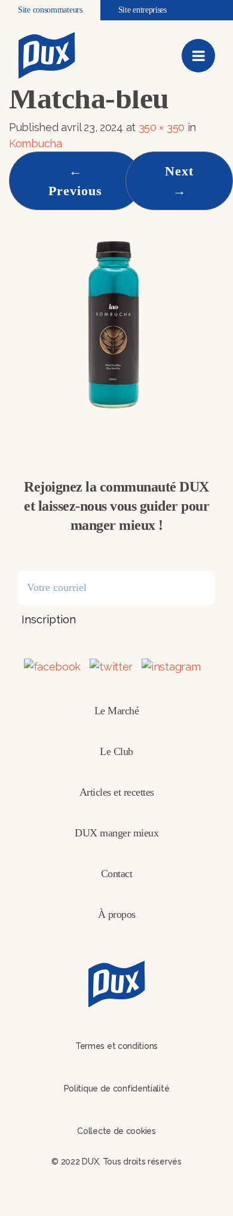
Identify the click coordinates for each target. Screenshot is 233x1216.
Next (179, 180)
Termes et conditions (116, 1046)
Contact (117, 874)
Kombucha (35, 143)
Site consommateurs (50, 9)
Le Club (116, 751)
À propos (117, 914)
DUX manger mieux (116, 833)
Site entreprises (142, 9)
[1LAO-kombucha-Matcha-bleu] (113, 323)
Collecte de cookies (116, 1131)
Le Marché (116, 711)
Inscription (49, 619)
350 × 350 (162, 127)
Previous (75, 180)
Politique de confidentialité (117, 1088)
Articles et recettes (116, 792)
